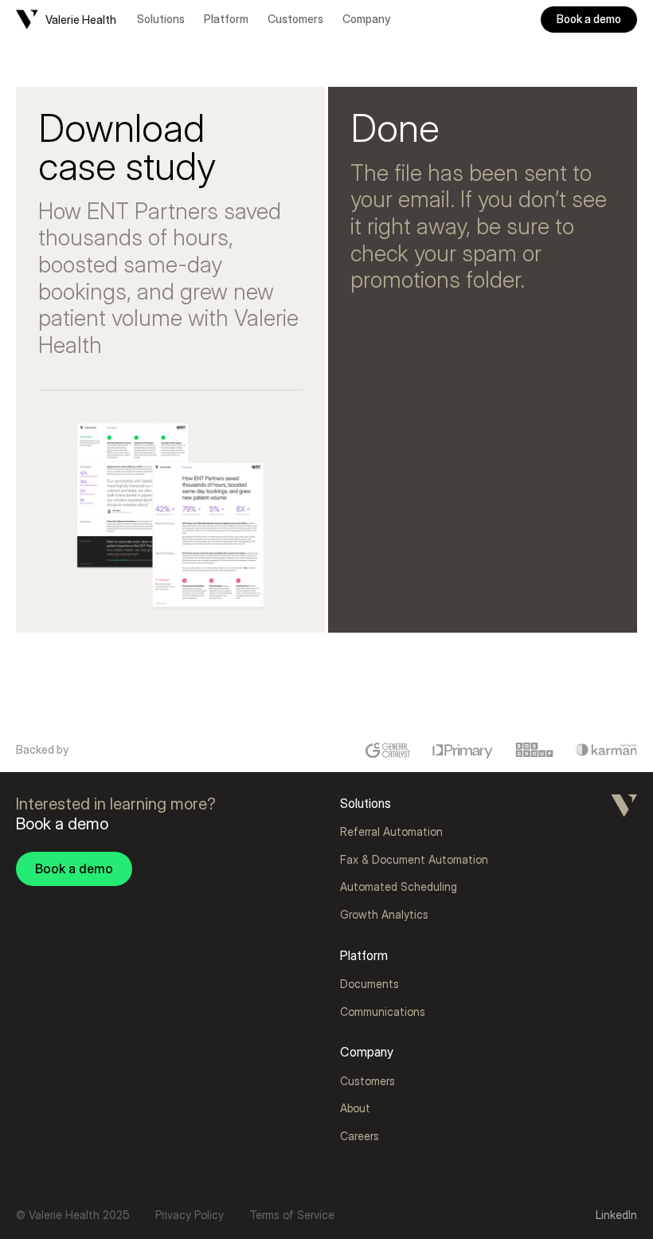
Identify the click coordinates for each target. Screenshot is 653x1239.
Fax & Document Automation (414, 859)
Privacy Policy (189, 1214)
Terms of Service (291, 1214)
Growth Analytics (384, 914)
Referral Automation (391, 831)
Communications (382, 1011)
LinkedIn (616, 1214)
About (355, 1108)
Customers (295, 18)
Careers (359, 1136)
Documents (369, 983)
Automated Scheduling (398, 886)
